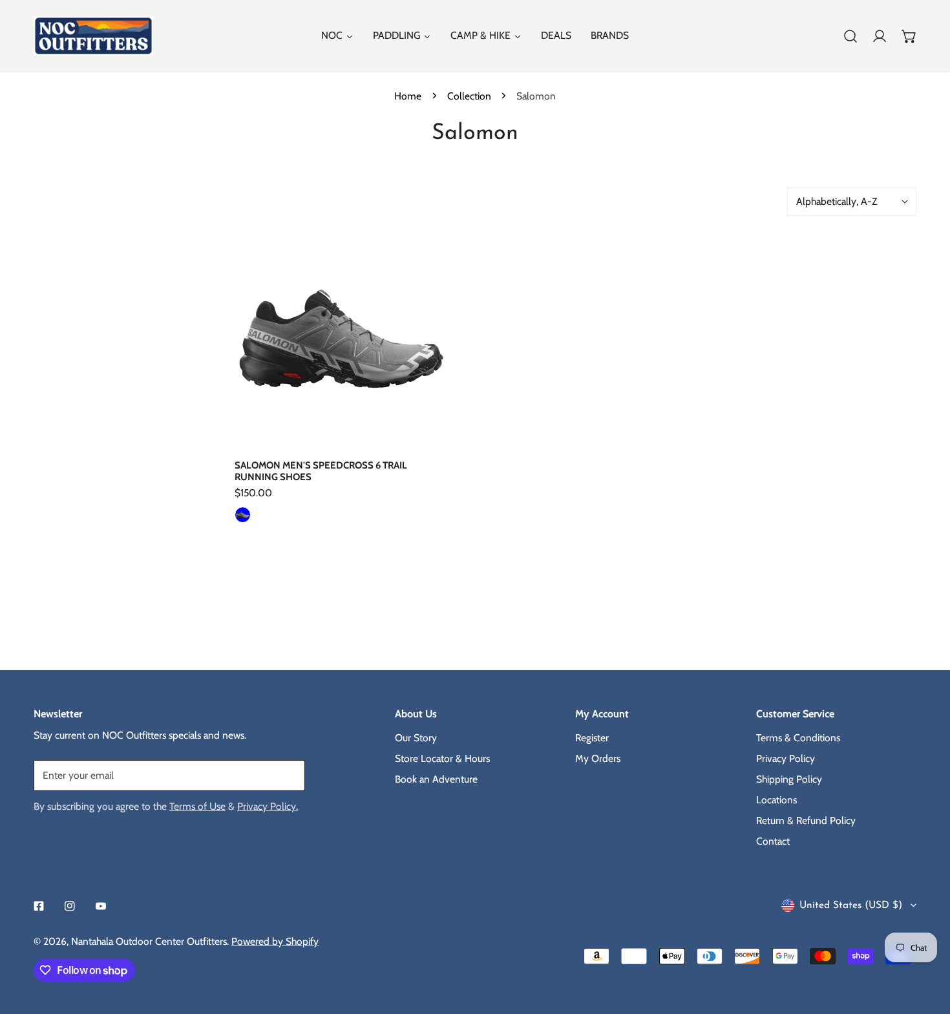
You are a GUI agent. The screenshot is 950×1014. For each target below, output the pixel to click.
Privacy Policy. (267, 806)
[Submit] (288, 775)
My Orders (597, 758)
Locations (776, 800)
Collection (469, 96)
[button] (909, 36)
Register (592, 738)
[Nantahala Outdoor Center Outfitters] (93, 36)
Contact (773, 841)
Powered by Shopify (275, 941)
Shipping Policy (789, 779)
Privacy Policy (785, 758)
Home (407, 96)
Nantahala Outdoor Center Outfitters (149, 941)
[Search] (850, 36)
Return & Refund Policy (806, 820)
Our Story (416, 738)
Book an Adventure (436, 779)
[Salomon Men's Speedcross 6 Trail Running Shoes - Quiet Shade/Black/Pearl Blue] (243, 515)
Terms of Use (197, 806)
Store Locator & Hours (442, 758)
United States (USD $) (850, 905)
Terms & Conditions (798, 738)
